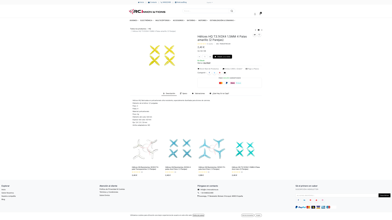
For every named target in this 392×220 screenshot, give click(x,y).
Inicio (4, 190)
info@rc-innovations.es (209, 190)
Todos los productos (138, 29)
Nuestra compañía (9, 196)
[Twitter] (214, 73)
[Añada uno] (210, 56)
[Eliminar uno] (199, 56)
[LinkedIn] (304, 200)
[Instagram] (322, 200)
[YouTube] (310, 200)
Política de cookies (198, 215)
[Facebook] (209, 73)
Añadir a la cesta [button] (223, 57)
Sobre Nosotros (8, 193)
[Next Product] (261, 30)
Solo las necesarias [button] (247, 215)
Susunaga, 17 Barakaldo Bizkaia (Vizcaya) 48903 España (221, 196)
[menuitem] (260, 14)
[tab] (169, 93)
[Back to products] (258, 30)
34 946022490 (207, 193)
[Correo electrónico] (225, 73)
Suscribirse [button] (384, 195)
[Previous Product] (255, 30)
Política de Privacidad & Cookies (112, 189)
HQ (149, 29)
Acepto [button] (258, 215)
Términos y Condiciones (109, 192)
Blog (3, 199)
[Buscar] (231, 11)
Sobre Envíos (105, 195)
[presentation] (131, 155)
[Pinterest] (220, 73)
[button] (255, 34)
